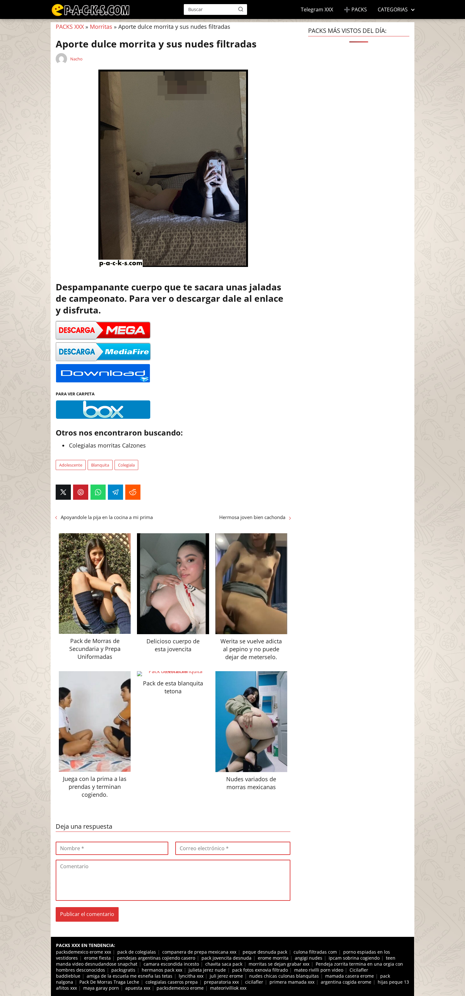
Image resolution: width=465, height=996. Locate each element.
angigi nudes (308, 958)
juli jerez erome (226, 976)
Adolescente (70, 465)
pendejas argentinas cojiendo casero (156, 958)
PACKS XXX (70, 26)
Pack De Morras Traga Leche (109, 982)
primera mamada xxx (292, 982)
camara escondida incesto (171, 964)
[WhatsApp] (98, 492)
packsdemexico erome (180, 988)
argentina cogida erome (346, 982)
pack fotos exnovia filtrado (260, 970)
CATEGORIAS (393, 9)
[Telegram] (115, 492)
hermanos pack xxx (162, 970)
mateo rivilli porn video (318, 970)
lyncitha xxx (191, 976)
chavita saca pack (223, 964)
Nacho (76, 59)
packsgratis (123, 970)
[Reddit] (132, 492)
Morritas (101, 26)
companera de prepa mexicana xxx (199, 952)
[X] (63, 492)
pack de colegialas (136, 952)
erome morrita (273, 958)
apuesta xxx (137, 988)
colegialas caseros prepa (172, 982)
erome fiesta (97, 958)
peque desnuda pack (265, 952)
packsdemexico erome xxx (83, 952)
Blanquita (100, 465)
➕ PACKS (355, 9)
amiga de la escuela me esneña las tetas (129, 976)
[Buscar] (240, 9)
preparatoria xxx (221, 982)
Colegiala (126, 465)
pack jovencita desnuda (226, 958)
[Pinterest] (80, 492)
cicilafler (254, 982)
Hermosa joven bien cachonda (252, 517)
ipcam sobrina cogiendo (354, 958)
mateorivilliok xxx (228, 988)
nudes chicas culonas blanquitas (284, 976)
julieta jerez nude (207, 970)
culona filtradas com (315, 952)
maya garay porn (101, 988)
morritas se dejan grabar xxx (279, 964)
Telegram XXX (317, 9)
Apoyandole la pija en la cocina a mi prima (107, 517)
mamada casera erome (349, 976)
